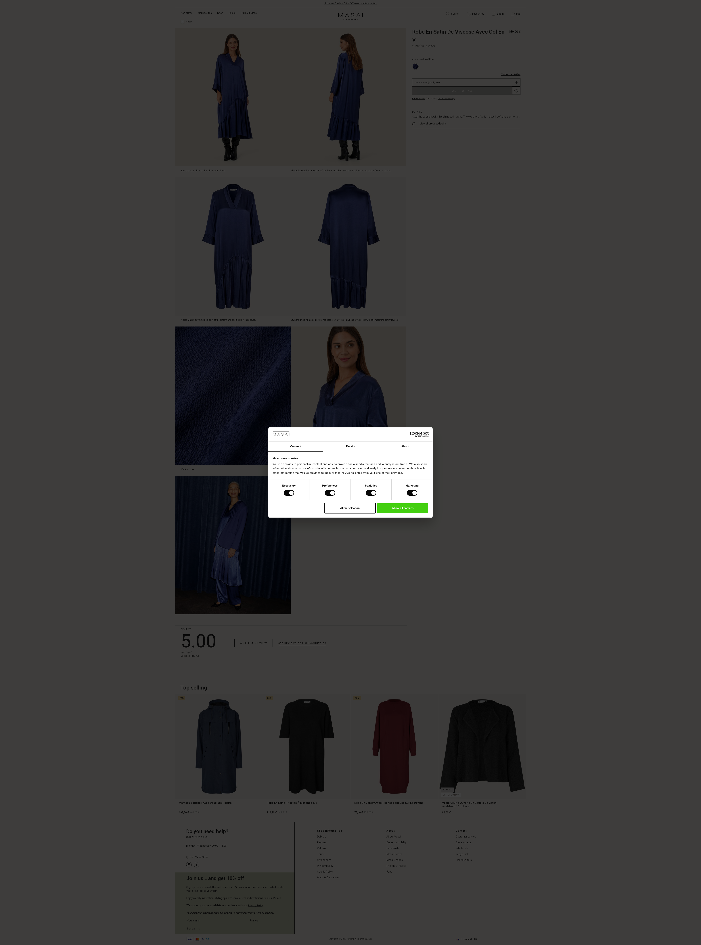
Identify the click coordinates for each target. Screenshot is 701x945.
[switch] (330, 493)
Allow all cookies (402, 508)
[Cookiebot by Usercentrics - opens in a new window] (413, 434)
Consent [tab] (295, 446)
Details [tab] (350, 446)
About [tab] (405, 446)
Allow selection (350, 508)
